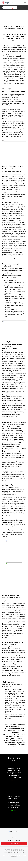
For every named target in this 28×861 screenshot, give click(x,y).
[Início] (8, 2)
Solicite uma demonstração (10, 7)
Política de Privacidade (18, 850)
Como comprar (14, 844)
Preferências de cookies (9, 852)
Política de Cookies (20, 852)
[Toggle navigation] (24, 7)
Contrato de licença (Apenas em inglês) (14, 849)
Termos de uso (8, 850)
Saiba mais (14, 780)
